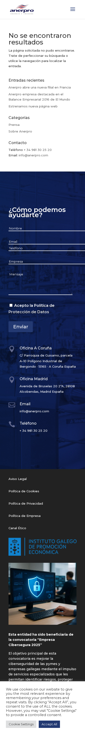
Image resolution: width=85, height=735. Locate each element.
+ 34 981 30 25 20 (38, 150)
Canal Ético (17, 528)
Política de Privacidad (25, 503)
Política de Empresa (24, 516)
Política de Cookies (23, 491)
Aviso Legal (17, 479)
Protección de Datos (28, 312)
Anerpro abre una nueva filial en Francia (39, 87)
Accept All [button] (49, 724)
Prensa (14, 125)
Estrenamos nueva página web (33, 106)
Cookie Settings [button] (21, 724)
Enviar (20, 327)
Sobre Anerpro (20, 131)
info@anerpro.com (33, 155)
